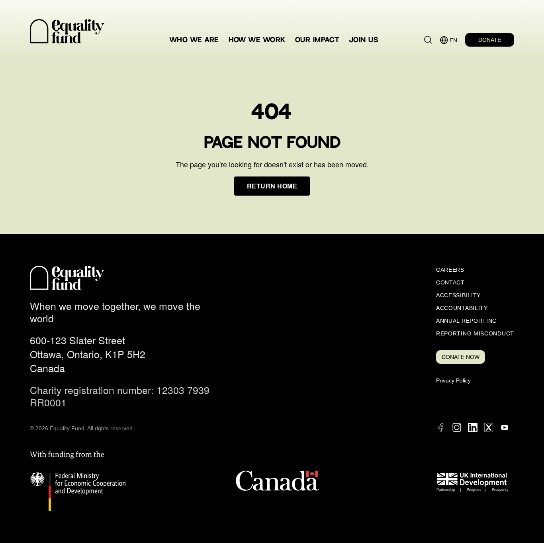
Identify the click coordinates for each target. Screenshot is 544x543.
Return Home (272, 185)
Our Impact (317, 40)
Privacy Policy (453, 380)
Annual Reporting (466, 321)
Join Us (363, 40)
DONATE (489, 40)
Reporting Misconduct (475, 333)
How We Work (257, 40)
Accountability (462, 308)
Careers (450, 270)
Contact (450, 282)
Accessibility (458, 295)
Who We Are (194, 40)
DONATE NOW (460, 357)
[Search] (428, 40)
